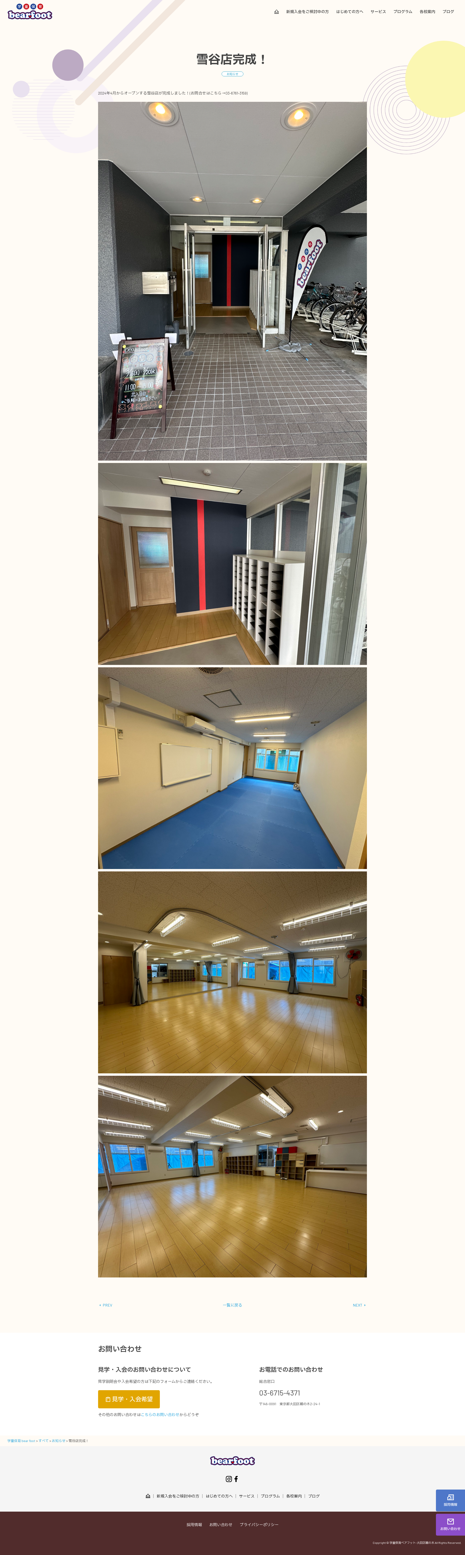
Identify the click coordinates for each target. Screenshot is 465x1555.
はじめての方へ (349, 12)
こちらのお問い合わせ (160, 1414)
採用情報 (194, 1524)
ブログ (448, 12)
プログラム (402, 12)
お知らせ (232, 74)
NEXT (358, 1305)
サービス (378, 12)
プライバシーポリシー (259, 1524)
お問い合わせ (220, 1524)
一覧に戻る (232, 1305)
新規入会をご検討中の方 (307, 12)
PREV (107, 1305)
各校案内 (427, 12)
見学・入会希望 (132, 1399)
